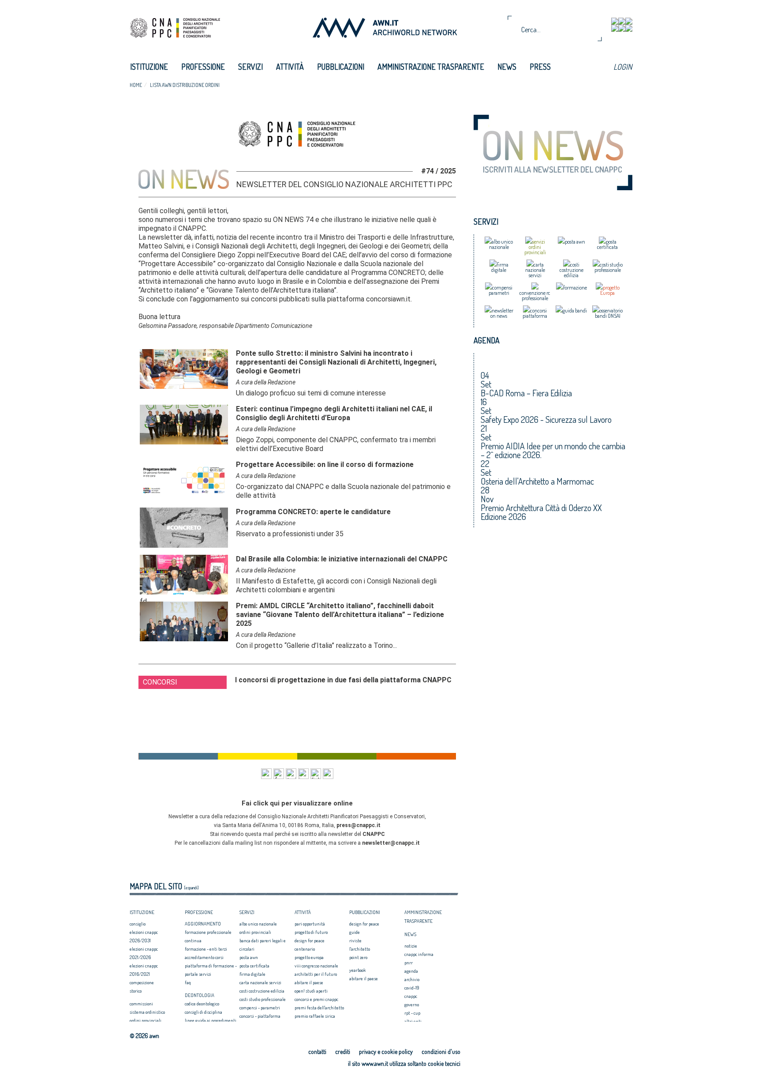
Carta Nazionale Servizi (260, 982)
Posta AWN (248, 957)
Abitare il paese (309, 982)
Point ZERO (358, 957)
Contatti (317, 1051)
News (506, 66)
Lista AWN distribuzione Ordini (185, 85)
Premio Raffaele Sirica (315, 1016)
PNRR (408, 962)
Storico (136, 991)
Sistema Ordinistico (147, 1012)
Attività (290, 66)
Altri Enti (413, 1021)
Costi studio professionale (262, 999)
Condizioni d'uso (441, 1051)
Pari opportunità (310, 924)
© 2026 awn (144, 1036)
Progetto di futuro (311, 932)
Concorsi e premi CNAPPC (316, 999)
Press (540, 66)
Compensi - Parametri (259, 1008)
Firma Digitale (252, 974)
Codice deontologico (202, 1004)
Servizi (250, 66)
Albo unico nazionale (258, 924)
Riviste (355, 940)
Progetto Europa (309, 957)
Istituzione (149, 66)
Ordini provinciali (145, 1020)
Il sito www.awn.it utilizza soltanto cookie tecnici (404, 1063)
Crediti (342, 1051)
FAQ (188, 982)
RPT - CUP (412, 1013)
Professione (203, 66)
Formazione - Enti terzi (206, 949)
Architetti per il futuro (316, 974)
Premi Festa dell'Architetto (319, 1008)
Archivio (411, 979)
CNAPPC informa (418, 954)
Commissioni (141, 1004)
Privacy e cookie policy (386, 1051)
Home (136, 85)
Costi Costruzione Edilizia (261, 991)
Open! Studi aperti (311, 991)
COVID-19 (411, 988)
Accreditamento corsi (204, 957)
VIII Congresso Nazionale (316, 966)
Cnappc (410, 996)
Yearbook (357, 970)
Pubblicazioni (340, 66)
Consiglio (138, 924)
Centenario (305, 949)
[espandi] (191, 887)
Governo (411, 1004)
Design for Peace (310, 940)
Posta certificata (254, 966)
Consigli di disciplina (203, 1012)
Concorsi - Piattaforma (259, 1016)
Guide (354, 932)
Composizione (142, 982)
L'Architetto (359, 949)
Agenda (411, 971)
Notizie (410, 946)
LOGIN (622, 66)
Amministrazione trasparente (430, 66)
